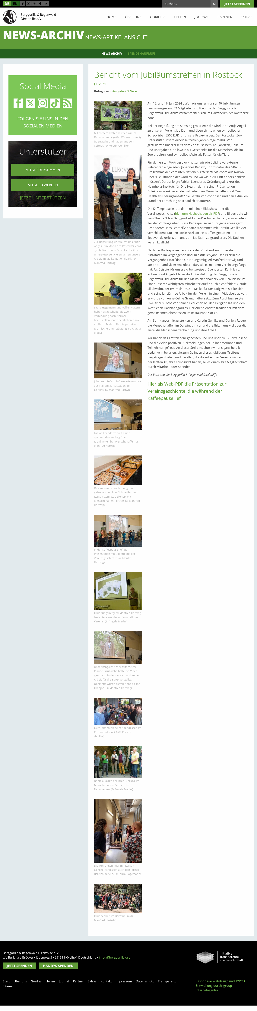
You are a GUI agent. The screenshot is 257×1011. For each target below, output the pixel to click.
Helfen (180, 16)
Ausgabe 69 (120, 91)
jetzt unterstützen (43, 198)
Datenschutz (145, 981)
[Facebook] (22, 3)
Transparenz (167, 981)
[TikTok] (40, 3)
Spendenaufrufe (142, 54)
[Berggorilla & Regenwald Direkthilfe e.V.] (29, 17)
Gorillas (157, 16)
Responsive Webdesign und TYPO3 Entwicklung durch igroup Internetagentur (220, 985)
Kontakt (106, 981)
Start (6, 981)
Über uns (133, 16)
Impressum (124, 981)
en (15, 3)
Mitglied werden (43, 185)
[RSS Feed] (46, 3)
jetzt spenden (237, 4)
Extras (246, 16)
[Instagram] (34, 3)
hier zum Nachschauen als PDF (197, 213)
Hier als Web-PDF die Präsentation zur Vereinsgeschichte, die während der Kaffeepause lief (187, 391)
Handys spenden (58, 965)
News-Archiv (111, 54)
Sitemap (8, 986)
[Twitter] (28, 3)
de (7, 3)
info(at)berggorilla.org (114, 957)
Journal (202, 16)
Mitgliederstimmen (43, 169)
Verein (134, 91)
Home (111, 16)
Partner (224, 16)
